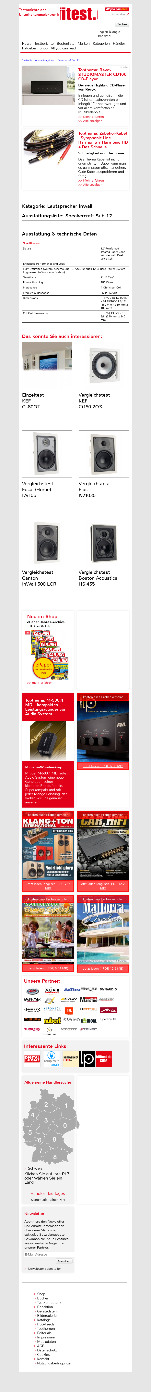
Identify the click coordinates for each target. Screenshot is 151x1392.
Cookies (43, 1354)
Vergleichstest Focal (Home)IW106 (37, 489)
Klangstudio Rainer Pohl (48, 1200)
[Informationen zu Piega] (71, 1021)
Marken (84, 43)
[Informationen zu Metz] (108, 1011)
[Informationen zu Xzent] (69, 1031)
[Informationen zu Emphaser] (32, 1001)
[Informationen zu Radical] (88, 1021)
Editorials (44, 1333)
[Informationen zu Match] (88, 1011)
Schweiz (35, 1168)
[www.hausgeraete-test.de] (51, 1070)
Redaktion (45, 1307)
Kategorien (101, 43)
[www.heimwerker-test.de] (71, 1070)
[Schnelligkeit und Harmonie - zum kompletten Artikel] (50, 159)
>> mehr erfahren (39, 683)
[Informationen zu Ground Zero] (105, 1001)
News (26, 43)
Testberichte (44, 43)
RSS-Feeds (45, 1324)
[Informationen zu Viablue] (49, 1031)
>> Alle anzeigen (90, 121)
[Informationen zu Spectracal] (108, 1021)
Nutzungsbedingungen (55, 1363)
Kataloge (44, 1320)
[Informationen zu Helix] (32, 1011)
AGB (40, 1346)
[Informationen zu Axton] (71, 991)
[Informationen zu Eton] (69, 1001)
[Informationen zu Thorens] (32, 1031)
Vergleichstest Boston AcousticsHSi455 (98, 578)
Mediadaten (46, 1341)
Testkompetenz (49, 1302)
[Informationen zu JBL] (69, 1011)
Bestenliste (66, 43)
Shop (44, 48)
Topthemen (46, 1328)
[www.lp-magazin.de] (87, 1070)
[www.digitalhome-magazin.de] (32, 1070)
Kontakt (43, 1359)
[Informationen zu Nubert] (52, 1021)
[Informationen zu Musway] (32, 1021)
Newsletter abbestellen (45, 1269)
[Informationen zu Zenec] (88, 1031)
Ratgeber (29, 48)
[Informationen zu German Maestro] (88, 1001)
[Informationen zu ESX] (49, 1001)
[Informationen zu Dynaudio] (108, 991)
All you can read (63, 48)
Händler (119, 43)
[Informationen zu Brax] (88, 991)
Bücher (42, 1298)
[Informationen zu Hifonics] (52, 1011)
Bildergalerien (48, 1315)
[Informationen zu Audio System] (52, 991)
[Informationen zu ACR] (32, 991)
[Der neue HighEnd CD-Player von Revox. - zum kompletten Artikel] (50, 96)
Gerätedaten (47, 1311)
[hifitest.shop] (104, 1070)
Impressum (46, 1337)
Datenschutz (47, 1350)
